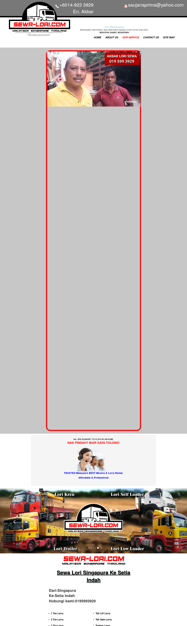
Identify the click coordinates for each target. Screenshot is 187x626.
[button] (14, 520)
